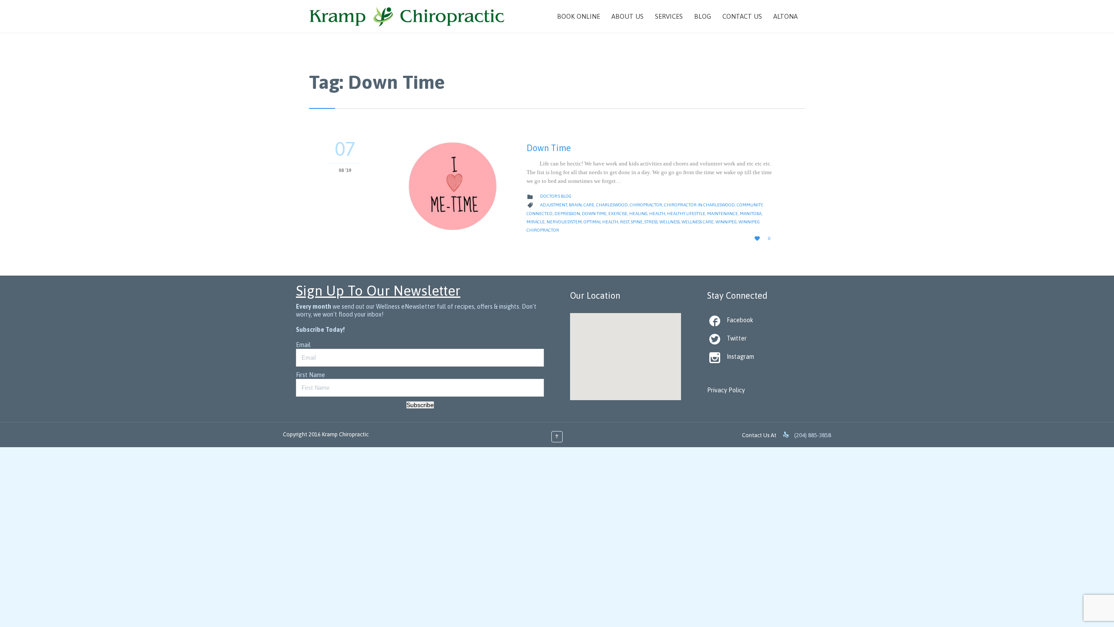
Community (749, 204)
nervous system (564, 221)
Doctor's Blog (555, 196)
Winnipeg (726, 221)
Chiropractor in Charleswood (699, 204)
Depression (567, 213)
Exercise (617, 213)
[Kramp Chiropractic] (407, 16)
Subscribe (420, 404)
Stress (651, 221)
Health (657, 213)
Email (303, 344)
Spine (637, 221)
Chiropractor (646, 204)
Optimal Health (601, 221)
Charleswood (612, 204)
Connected (540, 213)
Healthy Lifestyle (686, 213)
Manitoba (751, 213)
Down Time (549, 148)
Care (589, 204)
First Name (310, 374)
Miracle (536, 221)
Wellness (669, 221)
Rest (624, 221)
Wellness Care (697, 221)
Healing (638, 213)
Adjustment (553, 204)
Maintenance (722, 213)
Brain (575, 204)
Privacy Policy (726, 390)
